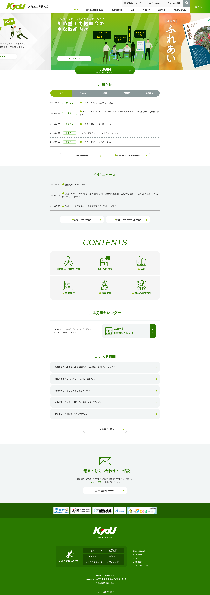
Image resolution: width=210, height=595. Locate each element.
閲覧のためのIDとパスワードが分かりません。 (75, 379)
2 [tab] (103, 63)
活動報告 (126, 93)
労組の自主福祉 (180, 10)
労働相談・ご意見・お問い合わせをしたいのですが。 (78, 402)
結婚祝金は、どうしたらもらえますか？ (72, 390)
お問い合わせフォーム (105, 490)
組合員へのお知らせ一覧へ (129, 155)
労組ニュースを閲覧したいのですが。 (71, 414)
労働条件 (146, 10)
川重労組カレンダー (134, 3)
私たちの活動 (117, 10)
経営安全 (161, 10)
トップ (135, 548)
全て (61, 93)
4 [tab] (109, 63)
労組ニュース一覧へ (83, 220)
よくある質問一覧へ (105, 429)
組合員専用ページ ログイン (105, 70)
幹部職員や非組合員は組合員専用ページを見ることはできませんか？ (85, 367)
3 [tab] (106, 63)
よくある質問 (175, 3)
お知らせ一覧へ (82, 155)
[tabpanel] (105, 41)
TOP (76, 10)
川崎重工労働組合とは (95, 10)
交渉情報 (147, 93)
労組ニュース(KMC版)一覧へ (129, 220)
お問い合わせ (155, 3)
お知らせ (83, 93)
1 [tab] (100, 63)
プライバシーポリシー (140, 565)
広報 (132, 10)
